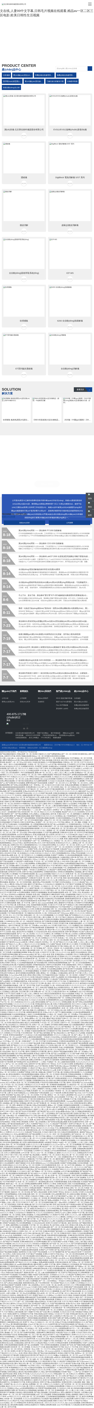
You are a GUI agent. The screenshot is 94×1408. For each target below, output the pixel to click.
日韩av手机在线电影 (78, 853)
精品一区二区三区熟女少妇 (69, 787)
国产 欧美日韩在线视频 (27, 1394)
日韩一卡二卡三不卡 (43, 1349)
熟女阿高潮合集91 (26, 1109)
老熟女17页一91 (46, 1074)
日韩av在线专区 (57, 1349)
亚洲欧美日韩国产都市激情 (52, 1231)
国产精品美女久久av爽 (48, 1070)
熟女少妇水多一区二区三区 (14, 779)
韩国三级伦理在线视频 (71, 878)
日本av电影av (34, 814)
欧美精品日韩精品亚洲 (39, 868)
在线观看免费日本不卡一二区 (44, 758)
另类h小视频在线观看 (45, 775)
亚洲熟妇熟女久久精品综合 (83, 1064)
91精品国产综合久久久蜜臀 (69, 849)
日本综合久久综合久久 (43, 853)
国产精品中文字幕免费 (51, 849)
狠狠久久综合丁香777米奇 (38, 768)
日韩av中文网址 (51, 1258)
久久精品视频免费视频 (37, 1039)
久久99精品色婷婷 (32, 770)
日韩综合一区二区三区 (71, 762)
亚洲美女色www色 (6, 1343)
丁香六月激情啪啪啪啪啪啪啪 (49, 1248)
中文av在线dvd (11, 886)
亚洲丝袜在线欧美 (61, 1262)
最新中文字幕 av (80, 987)
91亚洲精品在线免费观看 (55, 1386)
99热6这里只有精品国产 (62, 775)
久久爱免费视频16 (85, 989)
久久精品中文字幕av (35, 1068)
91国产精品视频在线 (57, 1303)
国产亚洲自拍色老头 (49, 851)
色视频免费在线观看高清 (77, 793)
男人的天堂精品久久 (16, 851)
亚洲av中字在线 (45, 1289)
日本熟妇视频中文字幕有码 (9, 822)
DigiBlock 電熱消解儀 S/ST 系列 (70, 177)
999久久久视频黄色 (55, 803)
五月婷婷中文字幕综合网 (32, 1146)
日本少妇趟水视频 (66, 826)
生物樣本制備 (72, 81)
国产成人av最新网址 (70, 1237)
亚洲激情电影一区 (51, 927)
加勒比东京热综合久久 (38, 1208)
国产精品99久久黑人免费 (35, 797)
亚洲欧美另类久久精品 (68, 1233)
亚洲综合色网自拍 (32, 1382)
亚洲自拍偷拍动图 (79, 801)
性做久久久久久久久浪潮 (60, 874)
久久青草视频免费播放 (54, 762)
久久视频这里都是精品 (27, 936)
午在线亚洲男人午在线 (71, 948)
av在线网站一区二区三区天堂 (50, 1246)
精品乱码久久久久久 (83, 851)
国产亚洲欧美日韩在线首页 (34, 857)
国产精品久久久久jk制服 (76, 1033)
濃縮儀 (24, 177)
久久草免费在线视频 (76, 1029)
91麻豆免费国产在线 (35, 826)
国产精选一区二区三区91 (79, 783)
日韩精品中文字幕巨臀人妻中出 (41, 1051)
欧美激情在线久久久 (79, 1136)
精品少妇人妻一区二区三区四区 (73, 1155)
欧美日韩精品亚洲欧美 (62, 1138)
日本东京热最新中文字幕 (35, 1200)
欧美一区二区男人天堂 (73, 892)
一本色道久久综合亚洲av (51, 1037)
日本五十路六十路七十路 (83, 808)
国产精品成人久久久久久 (84, 1324)
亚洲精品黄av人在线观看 (57, 766)
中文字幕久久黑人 (81, 973)
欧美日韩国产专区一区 (46, 901)
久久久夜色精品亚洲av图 (49, 888)
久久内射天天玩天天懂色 (9, 806)
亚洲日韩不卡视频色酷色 (70, 1031)
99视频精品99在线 (35, 1180)
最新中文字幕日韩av (35, 884)
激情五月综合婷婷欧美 (79, 952)
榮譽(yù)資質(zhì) (8, 702)
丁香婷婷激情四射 (29, 1029)
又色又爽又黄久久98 (26, 991)
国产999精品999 (20, 1062)
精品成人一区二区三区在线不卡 (42, 847)
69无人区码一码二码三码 (70, 911)
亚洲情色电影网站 (52, 1210)
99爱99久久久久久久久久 (76, 1010)
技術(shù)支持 (24, 523)
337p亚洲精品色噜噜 (54, 969)
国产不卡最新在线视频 (63, 1012)
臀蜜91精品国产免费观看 (75, 1370)
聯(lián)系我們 (43, 698)
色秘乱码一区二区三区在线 (29, 1008)
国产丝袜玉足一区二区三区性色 (11, 1349)
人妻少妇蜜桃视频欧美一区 (50, 1272)
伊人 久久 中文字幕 (16, 915)
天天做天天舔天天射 (47, 799)
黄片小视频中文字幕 (31, 1312)
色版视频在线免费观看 (31, 1149)
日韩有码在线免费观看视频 (57, 963)
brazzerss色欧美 (24, 806)
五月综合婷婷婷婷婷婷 (58, 1151)
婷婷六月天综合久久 (82, 770)
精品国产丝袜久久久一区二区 (19, 1118)
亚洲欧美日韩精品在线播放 (35, 1210)
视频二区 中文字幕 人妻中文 (27, 903)
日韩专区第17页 (25, 1025)
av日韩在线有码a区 (85, 971)
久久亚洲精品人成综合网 (9, 991)
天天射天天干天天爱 (55, 905)
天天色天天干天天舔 (11, 950)
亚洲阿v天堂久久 (6, 1208)
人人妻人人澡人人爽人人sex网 (63, 772)
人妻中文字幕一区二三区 (52, 1157)
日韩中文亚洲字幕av (27, 822)
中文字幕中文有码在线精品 (61, 882)
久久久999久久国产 (24, 1171)
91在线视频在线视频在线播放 (19, 868)
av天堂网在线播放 (32, 799)
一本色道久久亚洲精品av (37, 870)
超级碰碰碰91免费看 (48, 1087)
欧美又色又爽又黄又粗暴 (55, 1020)
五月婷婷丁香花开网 (80, 847)
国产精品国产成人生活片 (46, 1111)
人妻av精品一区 (11, 1115)
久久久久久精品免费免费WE (50, 1008)
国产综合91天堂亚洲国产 (27, 1111)
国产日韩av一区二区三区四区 (79, 1262)
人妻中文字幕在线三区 (15, 925)
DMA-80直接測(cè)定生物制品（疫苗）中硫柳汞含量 (47, 420)
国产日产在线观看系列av (29, 1016)
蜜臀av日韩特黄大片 (36, 1060)
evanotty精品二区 (6, 1403)
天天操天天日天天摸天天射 (54, 785)
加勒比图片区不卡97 (61, 1029)
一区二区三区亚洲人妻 (17, 1130)
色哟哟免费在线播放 (67, 1060)
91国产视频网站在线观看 (78, 865)
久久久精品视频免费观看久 (73, 1231)
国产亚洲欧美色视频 (27, 1332)
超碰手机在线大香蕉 (10, 1374)
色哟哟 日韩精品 (16, 1140)
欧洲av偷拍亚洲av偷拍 (15, 1022)
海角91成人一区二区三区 (15, 1184)
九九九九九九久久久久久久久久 (41, 1374)
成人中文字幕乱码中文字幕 (62, 1161)
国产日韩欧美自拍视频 (50, 921)
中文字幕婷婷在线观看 (27, 874)
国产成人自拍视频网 (31, 1345)
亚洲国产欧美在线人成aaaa (58, 1066)
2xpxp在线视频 (9, 901)
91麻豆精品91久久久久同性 (74, 1359)
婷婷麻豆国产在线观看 (40, 979)
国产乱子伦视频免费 (55, 1126)
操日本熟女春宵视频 (18, 808)
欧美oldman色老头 (80, 841)
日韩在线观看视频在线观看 (29, 828)
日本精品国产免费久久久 (76, 766)
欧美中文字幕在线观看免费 (54, 789)
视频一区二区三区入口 (30, 1330)
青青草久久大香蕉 (49, 1184)
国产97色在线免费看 (14, 791)
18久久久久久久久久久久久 (22, 1244)
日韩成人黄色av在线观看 (38, 1167)
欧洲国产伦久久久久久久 (28, 1357)
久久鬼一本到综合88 (49, 913)
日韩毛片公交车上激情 (39, 803)
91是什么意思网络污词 (14, 958)
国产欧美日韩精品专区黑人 (56, 1118)
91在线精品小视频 (25, 1275)
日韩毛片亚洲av (58, 863)
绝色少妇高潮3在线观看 (62, 1006)
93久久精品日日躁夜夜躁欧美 (26, 901)
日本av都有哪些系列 (21, 1134)
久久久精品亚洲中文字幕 (84, 1330)
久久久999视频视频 (46, 915)
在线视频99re (85, 1173)
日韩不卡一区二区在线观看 (70, 1022)
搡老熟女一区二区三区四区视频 (20, 882)
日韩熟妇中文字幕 (26, 1314)
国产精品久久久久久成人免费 (66, 942)
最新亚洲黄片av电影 (63, 1159)
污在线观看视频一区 (25, 824)
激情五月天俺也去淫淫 (40, 896)
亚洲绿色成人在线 (23, 905)
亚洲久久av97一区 (82, 845)
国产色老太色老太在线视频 (27, 1049)
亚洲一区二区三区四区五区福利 (78, 876)
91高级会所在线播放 (51, 919)
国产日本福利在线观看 (79, 1244)
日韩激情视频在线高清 (41, 824)
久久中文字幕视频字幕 (83, 930)
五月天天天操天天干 (23, 1202)
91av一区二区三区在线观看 (79, 979)
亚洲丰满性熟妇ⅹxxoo (31, 1140)
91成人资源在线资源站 (28, 1401)
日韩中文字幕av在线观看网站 (32, 872)
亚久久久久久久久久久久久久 (67, 791)
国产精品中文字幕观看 (11, 1241)
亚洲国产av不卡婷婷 (46, 1250)
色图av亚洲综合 (40, 1301)
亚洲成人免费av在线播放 (24, 1215)
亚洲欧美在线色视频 (42, 909)
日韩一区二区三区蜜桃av (55, 1310)
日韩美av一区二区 (9, 830)
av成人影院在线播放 (32, 779)
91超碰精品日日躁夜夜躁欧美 (66, 1221)
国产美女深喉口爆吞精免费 (44, 1299)
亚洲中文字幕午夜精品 (32, 1101)
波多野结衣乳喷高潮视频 (18, 1068)
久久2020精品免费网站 (65, 808)
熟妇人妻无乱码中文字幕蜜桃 (22, 932)
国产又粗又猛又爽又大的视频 (76, 1118)
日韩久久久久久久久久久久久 (56, 1190)
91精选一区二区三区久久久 (37, 764)
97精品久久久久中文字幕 (63, 961)
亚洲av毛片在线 (21, 884)
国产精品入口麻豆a (7, 1089)
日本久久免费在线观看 (8, 903)
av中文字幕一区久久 (28, 1153)
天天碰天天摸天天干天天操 (56, 981)
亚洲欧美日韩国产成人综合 (71, 1093)
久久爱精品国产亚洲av (66, 859)
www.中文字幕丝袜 (41, 1066)
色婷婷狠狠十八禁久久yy (22, 1235)
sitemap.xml (87, 745)
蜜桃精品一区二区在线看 (84, 1165)
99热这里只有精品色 (33, 921)
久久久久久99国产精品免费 (42, 793)
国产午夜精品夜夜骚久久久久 (61, 1078)
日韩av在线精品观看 (18, 837)
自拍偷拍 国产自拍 (66, 1345)
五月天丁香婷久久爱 (22, 1020)
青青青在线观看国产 (21, 878)
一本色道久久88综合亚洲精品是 (68, 1281)
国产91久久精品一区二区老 (14, 927)
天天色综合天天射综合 (8, 1295)
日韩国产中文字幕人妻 (36, 899)
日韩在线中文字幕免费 (11, 1355)
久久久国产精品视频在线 (81, 1368)
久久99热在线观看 (52, 1163)
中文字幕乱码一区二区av (35, 789)
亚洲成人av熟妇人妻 (30, 989)
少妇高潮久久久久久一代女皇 (83, 961)
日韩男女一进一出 (59, 810)
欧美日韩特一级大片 (10, 1051)
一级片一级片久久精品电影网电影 (15, 764)
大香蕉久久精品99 (34, 942)
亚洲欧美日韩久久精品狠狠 (71, 1382)
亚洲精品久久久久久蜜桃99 (9, 1016)
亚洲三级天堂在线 (59, 1204)
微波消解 (24, 225)
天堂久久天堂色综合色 (37, 1386)
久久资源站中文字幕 (56, 1215)
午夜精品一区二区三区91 (82, 1089)
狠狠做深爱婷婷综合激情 (68, 919)
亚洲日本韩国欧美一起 (70, 989)
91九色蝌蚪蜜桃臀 (40, 781)
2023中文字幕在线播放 (85, 832)
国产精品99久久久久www (21, 1287)
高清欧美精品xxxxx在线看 (13, 1146)
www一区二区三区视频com (46, 1153)
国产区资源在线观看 (72, 1109)
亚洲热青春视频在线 (11, 1070)
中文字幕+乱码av (20, 919)
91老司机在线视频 (74, 760)
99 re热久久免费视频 (56, 1109)
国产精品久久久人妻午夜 (84, 818)
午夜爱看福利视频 (60, 1182)
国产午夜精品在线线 (73, 1204)
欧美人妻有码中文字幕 (32, 1064)
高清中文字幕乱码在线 (33, 851)
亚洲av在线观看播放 (33, 808)
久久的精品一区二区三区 (53, 1237)
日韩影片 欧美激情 (59, 876)
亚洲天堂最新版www (48, 1043)
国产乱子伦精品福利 (10, 824)
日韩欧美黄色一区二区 (34, 1027)
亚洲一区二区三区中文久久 (28, 1248)
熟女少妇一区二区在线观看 (34, 1177)
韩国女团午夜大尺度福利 (55, 956)
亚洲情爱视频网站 (75, 1343)
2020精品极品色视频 (44, 1401)
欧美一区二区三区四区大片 (23, 855)
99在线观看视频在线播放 (30, 1074)
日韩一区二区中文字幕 (54, 878)
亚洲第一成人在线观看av (38, 1122)
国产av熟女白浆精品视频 (13, 1283)
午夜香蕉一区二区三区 (63, 1091)
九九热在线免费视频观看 (73, 855)
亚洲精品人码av (13, 1388)
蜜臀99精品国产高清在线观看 (36, 783)
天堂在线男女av (54, 1392)
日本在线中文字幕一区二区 (62, 1320)
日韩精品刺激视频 (74, 1074)
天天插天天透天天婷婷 (35, 919)
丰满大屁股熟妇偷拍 (69, 965)
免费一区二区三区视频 (82, 861)
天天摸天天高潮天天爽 (60, 923)
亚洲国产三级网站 (57, 855)
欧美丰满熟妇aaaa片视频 (21, 1091)
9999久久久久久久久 (10, 1078)
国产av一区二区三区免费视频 (70, 1144)
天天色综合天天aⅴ (67, 1248)
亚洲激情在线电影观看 (71, 1105)
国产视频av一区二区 (59, 950)
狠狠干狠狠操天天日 (38, 816)
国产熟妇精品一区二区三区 (71, 1027)
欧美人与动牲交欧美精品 (36, 762)
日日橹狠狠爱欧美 (52, 1000)
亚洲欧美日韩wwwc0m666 (28, 1341)
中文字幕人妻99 (23, 1051)
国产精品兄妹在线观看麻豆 (36, 956)
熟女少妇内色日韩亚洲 (56, 932)
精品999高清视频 (6, 1004)
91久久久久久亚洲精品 (54, 816)
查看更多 (83, 389)
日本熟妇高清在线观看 (32, 880)
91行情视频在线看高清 (19, 981)
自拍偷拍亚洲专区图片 (69, 1037)
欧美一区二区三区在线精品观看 (81, 874)
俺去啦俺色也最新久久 (32, 1372)
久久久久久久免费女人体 (44, 934)
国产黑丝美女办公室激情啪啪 (13, 907)
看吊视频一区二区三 (84, 1157)
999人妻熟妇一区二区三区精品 (28, 886)
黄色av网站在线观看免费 (77, 837)
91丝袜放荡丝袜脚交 (31, 1291)
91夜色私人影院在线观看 (24, 1392)
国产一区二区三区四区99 (63, 847)
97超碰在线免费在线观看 (83, 907)
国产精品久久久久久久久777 (45, 791)
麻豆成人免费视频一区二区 (49, 1076)
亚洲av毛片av (19, 1177)
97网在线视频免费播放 (50, 1239)
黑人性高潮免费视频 (23, 1223)
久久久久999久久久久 (13, 1076)
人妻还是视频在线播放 (60, 806)
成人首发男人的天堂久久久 (55, 834)
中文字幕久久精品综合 (66, 917)
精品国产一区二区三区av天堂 (16, 762)
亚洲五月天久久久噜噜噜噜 (21, 1126)
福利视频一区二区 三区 (45, 1390)
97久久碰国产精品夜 (32, 888)
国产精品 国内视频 (45, 760)
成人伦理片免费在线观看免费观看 (15, 899)
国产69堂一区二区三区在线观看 (42, 1306)
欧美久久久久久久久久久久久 (76, 985)
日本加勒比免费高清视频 (59, 1025)
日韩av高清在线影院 (39, 1105)
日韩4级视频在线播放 (10, 985)
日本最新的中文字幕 (53, 1031)
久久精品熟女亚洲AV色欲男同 (81, 1405)
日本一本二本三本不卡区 (65, 1165)
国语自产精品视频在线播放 (63, 1051)
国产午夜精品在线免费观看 (65, 799)
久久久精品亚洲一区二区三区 (63, 1049)
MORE (24, 135)
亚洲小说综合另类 (18, 1254)
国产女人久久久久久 (53, 1002)
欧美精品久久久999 (27, 853)
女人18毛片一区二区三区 (66, 845)
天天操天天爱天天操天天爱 (68, 927)
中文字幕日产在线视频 (73, 884)
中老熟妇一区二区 (53, 1062)
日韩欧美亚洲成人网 (14, 1361)
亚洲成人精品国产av (30, 1266)
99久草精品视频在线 (56, 768)
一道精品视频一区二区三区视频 (30, 948)
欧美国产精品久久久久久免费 (22, 1120)
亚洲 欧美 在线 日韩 (60, 760)
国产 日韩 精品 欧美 (21, 1000)
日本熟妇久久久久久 (57, 1275)
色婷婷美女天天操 (25, 1252)
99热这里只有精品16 (7, 973)
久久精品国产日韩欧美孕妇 (59, 979)
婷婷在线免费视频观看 (75, 909)
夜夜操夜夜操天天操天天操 (45, 801)
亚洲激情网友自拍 (38, 1080)
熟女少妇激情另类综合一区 (63, 987)
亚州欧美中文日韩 (14, 872)
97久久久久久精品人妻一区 (63, 1035)
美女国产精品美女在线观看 (19, 839)
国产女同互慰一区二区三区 (71, 1384)
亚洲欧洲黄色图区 (75, 923)
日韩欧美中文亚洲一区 (68, 832)
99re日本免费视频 (29, 1293)
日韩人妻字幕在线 (39, 1115)
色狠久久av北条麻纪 (69, 803)
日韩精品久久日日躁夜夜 (70, 1264)
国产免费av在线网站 (51, 1200)
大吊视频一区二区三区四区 (21, 1308)
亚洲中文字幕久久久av (82, 1399)
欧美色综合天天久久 (13, 766)
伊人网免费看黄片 (84, 1272)
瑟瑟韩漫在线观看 (18, 1246)
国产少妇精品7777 (85, 1008)
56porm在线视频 (68, 994)
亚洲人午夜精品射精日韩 (62, 1004)
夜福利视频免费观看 (45, 1035)
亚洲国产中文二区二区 (15, 1087)
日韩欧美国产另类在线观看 (39, 1093)
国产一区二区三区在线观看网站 (49, 911)
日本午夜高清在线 (48, 843)
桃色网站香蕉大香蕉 (16, 1380)
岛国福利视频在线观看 (39, 905)
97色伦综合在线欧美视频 (49, 1082)
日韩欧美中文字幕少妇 (56, 1167)
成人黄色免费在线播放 (15, 1405)
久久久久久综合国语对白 (45, 1213)
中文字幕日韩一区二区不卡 (13, 880)
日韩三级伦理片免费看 (80, 1175)
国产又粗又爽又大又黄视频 (65, 1107)
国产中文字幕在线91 (38, 1118)
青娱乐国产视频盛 (46, 987)
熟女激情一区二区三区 (54, 1099)
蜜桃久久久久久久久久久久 (66, 1153)
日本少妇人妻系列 (6, 1167)
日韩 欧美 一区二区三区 (34, 837)
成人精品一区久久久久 (25, 758)
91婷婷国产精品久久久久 (33, 907)
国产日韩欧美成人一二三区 (28, 810)
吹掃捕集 (24, 321)
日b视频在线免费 (83, 1070)
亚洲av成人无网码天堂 (11, 845)
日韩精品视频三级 (68, 1002)
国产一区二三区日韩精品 (46, 1113)
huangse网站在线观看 (75, 1101)
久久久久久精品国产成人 (80, 882)
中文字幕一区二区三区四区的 (74, 1349)
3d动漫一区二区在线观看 (13, 1399)
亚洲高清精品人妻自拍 (15, 1372)
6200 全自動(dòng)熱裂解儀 (70, 321)
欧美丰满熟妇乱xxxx (19, 849)
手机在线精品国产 (85, 1014)
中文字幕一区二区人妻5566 (39, 1225)
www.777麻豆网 (55, 1093)
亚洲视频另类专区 (27, 766)
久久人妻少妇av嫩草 (56, 896)
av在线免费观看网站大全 (28, 1388)
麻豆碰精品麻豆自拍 (21, 1161)
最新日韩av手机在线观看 (42, 882)
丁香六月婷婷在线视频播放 (49, 1345)
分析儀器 (6, 75)
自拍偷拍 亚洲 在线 (33, 894)
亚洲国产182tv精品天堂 (46, 1266)
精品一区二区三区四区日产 (79, 1196)
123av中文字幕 (33, 1324)
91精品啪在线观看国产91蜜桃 (16, 870)
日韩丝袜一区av (29, 1349)
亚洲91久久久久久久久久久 (81, 1334)
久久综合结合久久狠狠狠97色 (53, 884)
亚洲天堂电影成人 (68, 930)
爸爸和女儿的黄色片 (7, 1010)
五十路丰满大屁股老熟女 (24, 781)
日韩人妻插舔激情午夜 (54, 1229)
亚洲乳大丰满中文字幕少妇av (53, 1254)
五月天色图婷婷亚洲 (48, 1165)
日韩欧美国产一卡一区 (30, 1041)
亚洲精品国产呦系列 (18, 1027)
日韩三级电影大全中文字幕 (55, 1378)
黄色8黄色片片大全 (82, 917)
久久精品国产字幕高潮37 (59, 1124)
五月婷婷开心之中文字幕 (76, 764)
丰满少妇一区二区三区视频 (83, 901)
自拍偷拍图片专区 (14, 812)
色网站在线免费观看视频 (77, 1190)
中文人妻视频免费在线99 (72, 868)
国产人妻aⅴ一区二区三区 (83, 1035)
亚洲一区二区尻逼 (10, 1299)
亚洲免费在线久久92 (33, 787)
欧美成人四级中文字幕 (42, 1053)
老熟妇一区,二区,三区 (47, 1140)
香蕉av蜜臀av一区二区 (33, 1018)
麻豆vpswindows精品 (26, 954)
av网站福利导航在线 (14, 859)
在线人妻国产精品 (48, 1018)
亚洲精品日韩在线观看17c (74, 998)
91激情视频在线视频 (19, 952)
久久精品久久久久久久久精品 (62, 777)
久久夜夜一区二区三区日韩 (48, 859)
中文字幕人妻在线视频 (31, 1047)
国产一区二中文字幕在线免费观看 (78, 1219)
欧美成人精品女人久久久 (52, 1027)
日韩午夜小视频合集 (38, 1072)
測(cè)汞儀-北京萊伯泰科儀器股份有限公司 (24, 129)
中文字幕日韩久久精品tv (59, 865)
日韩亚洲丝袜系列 (80, 1103)
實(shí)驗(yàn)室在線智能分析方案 (34, 81)
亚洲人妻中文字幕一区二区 (32, 1219)
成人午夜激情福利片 (70, 816)
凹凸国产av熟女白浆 (86, 932)
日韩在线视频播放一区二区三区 (33, 967)
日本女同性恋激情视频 (11, 1142)
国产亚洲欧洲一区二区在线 (46, 1103)
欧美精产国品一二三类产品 (71, 1372)
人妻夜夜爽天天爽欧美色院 (15, 789)
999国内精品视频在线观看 (45, 818)
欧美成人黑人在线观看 (83, 1248)
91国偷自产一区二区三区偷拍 (78, 1202)
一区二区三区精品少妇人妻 (56, 1010)
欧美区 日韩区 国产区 (52, 797)
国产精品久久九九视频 (32, 996)
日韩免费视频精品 (10, 1194)
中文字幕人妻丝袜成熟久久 (81, 1138)
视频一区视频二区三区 (40, 1337)
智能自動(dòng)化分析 (11, 87)
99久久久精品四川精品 (39, 1343)
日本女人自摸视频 (53, 1171)
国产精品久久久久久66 (14, 1029)
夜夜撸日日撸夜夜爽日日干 (25, 801)
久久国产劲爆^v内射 (82, 890)
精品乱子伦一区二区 (18, 797)
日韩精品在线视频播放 (14, 1219)
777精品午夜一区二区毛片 (27, 1058)
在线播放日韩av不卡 (25, 1115)
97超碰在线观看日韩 (38, 1031)
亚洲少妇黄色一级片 (67, 770)
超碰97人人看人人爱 (40, 1109)
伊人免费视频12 (72, 991)
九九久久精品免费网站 (27, 863)
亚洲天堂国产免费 (17, 857)
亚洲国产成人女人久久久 (9, 1159)
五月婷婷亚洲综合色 (14, 1266)
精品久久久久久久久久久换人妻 (54, 1219)
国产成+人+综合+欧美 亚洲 (63, 861)
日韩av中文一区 (70, 1167)
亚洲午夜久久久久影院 (70, 944)
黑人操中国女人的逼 (57, 1225)
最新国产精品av (85, 1132)
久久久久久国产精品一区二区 (49, 890)
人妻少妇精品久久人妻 (83, 1000)
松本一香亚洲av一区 (36, 785)
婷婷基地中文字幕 (56, 946)
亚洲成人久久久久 (18, 1200)
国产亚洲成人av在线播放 (78, 806)
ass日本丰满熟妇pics (24, 834)
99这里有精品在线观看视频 (73, 1039)
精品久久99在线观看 (32, 1022)
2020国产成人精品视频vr (32, 1155)
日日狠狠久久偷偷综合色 (18, 1099)
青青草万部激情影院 (14, 971)
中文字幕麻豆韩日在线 (67, 888)
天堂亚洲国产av (77, 1082)
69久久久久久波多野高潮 (48, 1324)
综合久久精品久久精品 (71, 1297)
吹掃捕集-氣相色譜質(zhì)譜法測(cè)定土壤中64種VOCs (17, 420)
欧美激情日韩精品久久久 (9, 1248)
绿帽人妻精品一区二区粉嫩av (46, 973)
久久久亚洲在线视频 (55, 868)
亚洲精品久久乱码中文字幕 (29, 1070)
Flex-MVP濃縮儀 (62, 705)
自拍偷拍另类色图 (27, 923)
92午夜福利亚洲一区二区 (32, 958)
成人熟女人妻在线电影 (27, 950)
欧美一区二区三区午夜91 (65, 828)
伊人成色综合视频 (73, 1194)
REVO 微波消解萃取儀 (64, 698)
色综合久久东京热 (71, 1192)
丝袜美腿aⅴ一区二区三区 (64, 1341)
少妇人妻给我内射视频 (81, 1161)
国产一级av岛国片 (45, 810)
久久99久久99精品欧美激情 (71, 797)
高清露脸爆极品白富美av (82, 1078)
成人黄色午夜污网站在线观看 (56, 1080)
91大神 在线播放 (80, 1177)
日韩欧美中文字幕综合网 (24, 1175)
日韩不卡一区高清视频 (24, 1151)
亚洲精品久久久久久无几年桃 (16, 826)
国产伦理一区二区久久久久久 (17, 768)
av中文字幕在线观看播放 (70, 1171)
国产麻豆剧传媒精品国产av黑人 (18, 1124)
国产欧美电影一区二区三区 (30, 938)
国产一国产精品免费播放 (19, 814)
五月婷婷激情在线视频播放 (55, 1396)
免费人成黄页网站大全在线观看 (17, 1225)
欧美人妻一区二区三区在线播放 (33, 1396)
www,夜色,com (45, 925)
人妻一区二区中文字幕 (27, 985)
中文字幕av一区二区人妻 (12, 1041)
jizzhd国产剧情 (21, 1037)
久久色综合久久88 (30, 1035)
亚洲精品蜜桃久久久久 (44, 863)
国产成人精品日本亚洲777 (63, 1250)
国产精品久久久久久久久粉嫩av (55, 837)
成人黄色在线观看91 (13, 1074)
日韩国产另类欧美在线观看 (15, 930)
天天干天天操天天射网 (43, 923)
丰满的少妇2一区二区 (83, 799)
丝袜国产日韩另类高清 (41, 1275)
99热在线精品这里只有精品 (43, 1314)
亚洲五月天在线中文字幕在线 (56, 1223)
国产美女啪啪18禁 (40, 963)
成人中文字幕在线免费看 (82, 938)
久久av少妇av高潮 (15, 975)
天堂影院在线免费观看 (8, 834)
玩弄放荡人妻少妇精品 (23, 896)
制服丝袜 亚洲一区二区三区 (12, 1047)
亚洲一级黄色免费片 (84, 1303)
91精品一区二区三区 (7, 946)
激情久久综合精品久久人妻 (25, 865)
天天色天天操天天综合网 (63, 901)
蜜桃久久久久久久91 (77, 913)
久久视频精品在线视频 (42, 855)
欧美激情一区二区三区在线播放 (42, 1091)
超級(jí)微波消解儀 (70, 225)
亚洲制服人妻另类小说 (64, 801)
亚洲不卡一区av (28, 1322)
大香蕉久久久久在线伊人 (73, 768)
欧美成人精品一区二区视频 (20, 1031)
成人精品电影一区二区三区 (41, 806)
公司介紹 (5, 698)
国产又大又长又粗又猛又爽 (42, 1204)
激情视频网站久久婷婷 (81, 779)
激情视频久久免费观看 (81, 814)
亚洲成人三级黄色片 (27, 876)
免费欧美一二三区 (6, 1066)
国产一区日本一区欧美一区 (52, 948)
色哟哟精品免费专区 (61, 1326)
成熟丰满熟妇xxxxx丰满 (11, 760)
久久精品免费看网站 (57, 936)
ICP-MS (70, 273)
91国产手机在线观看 (39, 1252)
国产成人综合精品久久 (11, 1025)
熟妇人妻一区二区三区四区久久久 (66, 1045)
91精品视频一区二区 (85, 803)
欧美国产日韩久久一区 (64, 1018)
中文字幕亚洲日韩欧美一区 (17, 913)
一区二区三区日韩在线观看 (74, 1254)
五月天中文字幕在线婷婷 (19, 1190)
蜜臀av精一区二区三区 (43, 772)
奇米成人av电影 (51, 1089)
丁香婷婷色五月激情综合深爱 (52, 1188)
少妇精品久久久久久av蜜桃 (76, 1217)
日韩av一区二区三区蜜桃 (41, 1025)
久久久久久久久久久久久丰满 (31, 998)
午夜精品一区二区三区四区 (68, 975)
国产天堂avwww (63, 913)
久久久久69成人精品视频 (44, 1138)
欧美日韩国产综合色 (52, 967)
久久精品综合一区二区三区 (76, 1084)
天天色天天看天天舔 (33, 917)
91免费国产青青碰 (23, 1072)
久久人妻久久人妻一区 (27, 1138)
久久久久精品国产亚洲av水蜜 (69, 1363)
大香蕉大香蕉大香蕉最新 (19, 1122)
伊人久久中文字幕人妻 (8, 905)
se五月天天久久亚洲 (27, 977)
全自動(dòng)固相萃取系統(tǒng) (24, 273)
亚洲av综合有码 (28, 791)
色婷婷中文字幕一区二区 (16, 1270)
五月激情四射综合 (73, 981)
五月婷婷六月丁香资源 (41, 1151)
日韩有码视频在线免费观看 (37, 1318)
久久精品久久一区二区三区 (50, 886)
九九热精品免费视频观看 (41, 1308)
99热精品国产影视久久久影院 (13, 1231)
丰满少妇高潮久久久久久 (37, 981)
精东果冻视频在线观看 (56, 892)
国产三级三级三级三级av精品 (21, 979)
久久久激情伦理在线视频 (72, 1126)
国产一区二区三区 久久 (12, 1330)
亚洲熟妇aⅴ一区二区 (82, 772)
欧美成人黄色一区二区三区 (73, 1188)
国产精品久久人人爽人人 (15, 944)
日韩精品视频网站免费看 (33, 1184)
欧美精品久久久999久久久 (82, 1341)
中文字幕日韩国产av (65, 907)
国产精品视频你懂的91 (12, 998)
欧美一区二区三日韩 (43, 950)
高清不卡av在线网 (42, 985)
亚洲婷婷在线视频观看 (58, 1084)
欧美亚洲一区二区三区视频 (20, 1347)
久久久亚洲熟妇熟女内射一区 (53, 998)
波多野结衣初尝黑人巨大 (32, 843)
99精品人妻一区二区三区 (72, 946)
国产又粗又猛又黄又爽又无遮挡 (67, 1113)
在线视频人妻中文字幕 (83, 872)
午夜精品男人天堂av (30, 859)
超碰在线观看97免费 (7, 1390)
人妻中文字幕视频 (37, 1056)
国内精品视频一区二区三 (9, 810)
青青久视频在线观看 (71, 839)
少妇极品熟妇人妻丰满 (48, 814)
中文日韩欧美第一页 (73, 936)
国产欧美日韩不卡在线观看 (72, 969)
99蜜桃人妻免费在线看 (48, 1405)
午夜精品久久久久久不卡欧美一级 (36, 1084)
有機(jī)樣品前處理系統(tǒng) (44, 75)
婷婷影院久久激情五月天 (70, 1130)
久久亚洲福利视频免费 (25, 963)
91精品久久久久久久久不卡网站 (22, 777)
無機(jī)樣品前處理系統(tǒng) (66, 75)
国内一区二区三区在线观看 (59, 940)
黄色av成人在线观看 (21, 940)
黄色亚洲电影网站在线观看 (79, 1258)
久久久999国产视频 (61, 915)
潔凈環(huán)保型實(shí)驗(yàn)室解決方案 (12, 81)
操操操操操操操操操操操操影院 (14, 787)
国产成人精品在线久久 (59, 1033)
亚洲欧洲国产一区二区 (51, 826)
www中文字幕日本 (85, 1355)
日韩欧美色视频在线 (60, 793)
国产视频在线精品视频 (22, 816)
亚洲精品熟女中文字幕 (17, 799)
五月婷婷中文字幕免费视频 (83, 903)
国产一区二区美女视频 (25, 1301)
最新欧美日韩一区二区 (53, 1177)
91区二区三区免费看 (43, 1394)
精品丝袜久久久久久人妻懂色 (54, 1217)
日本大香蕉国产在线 (54, 795)
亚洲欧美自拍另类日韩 (32, 1087)
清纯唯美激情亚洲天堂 (73, 899)
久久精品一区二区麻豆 (55, 1014)
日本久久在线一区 (85, 820)
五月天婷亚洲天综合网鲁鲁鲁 (21, 1268)
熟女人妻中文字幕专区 (44, 876)
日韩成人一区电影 (42, 936)
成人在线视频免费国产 (77, 1025)
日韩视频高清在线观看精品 (77, 1115)
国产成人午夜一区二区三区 (72, 795)
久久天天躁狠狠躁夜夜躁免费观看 (76, 1260)
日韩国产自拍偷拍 (9, 1223)
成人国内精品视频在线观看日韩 (82, 1388)
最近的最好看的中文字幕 (55, 1347)
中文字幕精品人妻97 (48, 1365)
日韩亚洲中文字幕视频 (70, 820)
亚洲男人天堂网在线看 (51, 1277)
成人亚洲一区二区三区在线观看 (59, 1175)
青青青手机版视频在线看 (68, 1016)
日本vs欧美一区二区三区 (45, 1293)
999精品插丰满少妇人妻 (43, 1004)
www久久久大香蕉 (13, 923)
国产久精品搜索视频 (27, 818)
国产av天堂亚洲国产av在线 (9, 818)
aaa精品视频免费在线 (25, 1264)
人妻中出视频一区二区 (49, 917)
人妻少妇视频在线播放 (20, 1186)
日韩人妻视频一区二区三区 (48, 1016)
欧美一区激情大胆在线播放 (65, 1140)
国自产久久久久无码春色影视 (13, 888)
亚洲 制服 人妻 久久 (78, 1120)
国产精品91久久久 (40, 795)
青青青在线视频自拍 (50, 907)
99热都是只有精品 (51, 1142)
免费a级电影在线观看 (46, 1262)
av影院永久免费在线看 (82, 958)
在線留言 (41, 702)
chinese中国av (17, 843)
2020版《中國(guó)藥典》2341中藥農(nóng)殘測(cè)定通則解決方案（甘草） (78, 420)
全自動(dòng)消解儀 (70, 369)
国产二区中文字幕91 (23, 946)
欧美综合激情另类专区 (76, 1122)
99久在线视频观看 (27, 772)
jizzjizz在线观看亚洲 (67, 1000)
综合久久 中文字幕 (71, 1347)
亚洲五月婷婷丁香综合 (8, 963)
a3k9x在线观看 (83, 1037)
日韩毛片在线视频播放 (39, 892)
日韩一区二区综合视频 (58, 909)
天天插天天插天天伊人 (59, 925)
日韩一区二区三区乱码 (20, 983)
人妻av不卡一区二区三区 (52, 820)
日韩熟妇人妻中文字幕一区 (17, 1217)
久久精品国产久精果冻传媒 (23, 861)
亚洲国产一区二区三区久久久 (58, 783)
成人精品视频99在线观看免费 (16, 1173)
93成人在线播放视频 (68, 894)
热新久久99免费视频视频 (37, 1014)
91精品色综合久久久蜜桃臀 (74, 781)
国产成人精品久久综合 (34, 1157)
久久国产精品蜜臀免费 (51, 832)
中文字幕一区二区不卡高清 (49, 770)
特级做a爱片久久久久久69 (76, 950)
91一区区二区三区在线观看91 (60, 1134)
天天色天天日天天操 (45, 1049)
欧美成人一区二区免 (86, 816)
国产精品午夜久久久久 (53, 930)
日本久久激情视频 (21, 1258)
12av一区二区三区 (79, 1018)
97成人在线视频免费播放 (27, 1078)
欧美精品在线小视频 (14, 989)
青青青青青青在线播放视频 (75, 830)
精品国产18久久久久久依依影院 (73, 812)
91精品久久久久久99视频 (76, 1056)
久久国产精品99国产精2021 (75, 789)
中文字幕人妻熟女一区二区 (67, 822)
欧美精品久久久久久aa (11, 977)
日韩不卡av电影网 (57, 977)
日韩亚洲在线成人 (70, 1146)
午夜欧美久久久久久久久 (47, 1206)
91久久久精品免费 (86, 1109)
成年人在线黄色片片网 (57, 1316)
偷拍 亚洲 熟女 (73, 1223)
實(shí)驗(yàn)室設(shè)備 (22, 75)
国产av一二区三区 (71, 1339)
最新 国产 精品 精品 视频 (24, 1010)
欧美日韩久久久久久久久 (80, 1256)
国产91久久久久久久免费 (54, 839)
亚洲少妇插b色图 (39, 834)
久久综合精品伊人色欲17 (75, 834)
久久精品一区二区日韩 (39, 1198)
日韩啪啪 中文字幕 (78, 880)
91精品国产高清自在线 (23, 793)
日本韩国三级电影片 (23, 1306)
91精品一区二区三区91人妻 (53, 1180)
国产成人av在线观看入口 (59, 824)
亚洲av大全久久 (48, 1012)
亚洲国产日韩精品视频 (68, 1163)
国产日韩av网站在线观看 (24, 1053)
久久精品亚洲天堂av (43, 865)
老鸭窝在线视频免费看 (80, 775)
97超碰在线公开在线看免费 (54, 899)
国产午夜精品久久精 (70, 905)
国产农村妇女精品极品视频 (47, 1058)
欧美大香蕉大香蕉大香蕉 (32, 975)
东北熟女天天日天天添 (64, 779)
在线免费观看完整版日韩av (75, 863)
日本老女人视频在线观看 (24, 795)
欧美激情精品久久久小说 (18, 1368)
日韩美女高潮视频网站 (66, 872)
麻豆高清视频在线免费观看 (25, 973)
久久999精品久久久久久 (25, 961)
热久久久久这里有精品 (11, 1109)
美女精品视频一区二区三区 (32, 1277)
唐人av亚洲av (73, 934)
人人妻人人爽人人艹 (58, 1370)
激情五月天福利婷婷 (73, 810)
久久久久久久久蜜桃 (47, 828)
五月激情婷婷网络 (15, 1206)
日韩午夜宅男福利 (71, 932)
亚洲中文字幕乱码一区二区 (9, 876)
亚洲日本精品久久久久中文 (12, 1165)
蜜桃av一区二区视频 (55, 1105)
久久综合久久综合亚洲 (56, 781)
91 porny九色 (7, 1235)
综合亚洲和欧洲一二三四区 (36, 1062)
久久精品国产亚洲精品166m (75, 1275)
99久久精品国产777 (48, 808)
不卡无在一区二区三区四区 (43, 861)
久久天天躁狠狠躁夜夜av (68, 1076)
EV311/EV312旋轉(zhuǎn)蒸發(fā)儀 (70, 129)
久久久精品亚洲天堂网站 (47, 845)
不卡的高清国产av (12, 841)
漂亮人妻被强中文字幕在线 (63, 903)
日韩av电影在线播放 (35, 832)
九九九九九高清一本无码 (70, 886)
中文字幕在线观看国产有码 (51, 1130)
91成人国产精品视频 (63, 1120)
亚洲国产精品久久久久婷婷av (77, 870)
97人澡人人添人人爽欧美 (35, 930)
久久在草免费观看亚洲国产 (62, 1136)
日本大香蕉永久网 (71, 1225)
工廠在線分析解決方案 (55, 81)
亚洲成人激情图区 (72, 1394)
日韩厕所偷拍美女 (75, 824)
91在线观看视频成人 (19, 1014)
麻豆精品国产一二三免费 (40, 946)
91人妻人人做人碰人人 (8, 758)
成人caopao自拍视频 (47, 779)
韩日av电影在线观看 (41, 1316)
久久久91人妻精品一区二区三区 (25, 775)
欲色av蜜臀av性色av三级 (65, 1111)
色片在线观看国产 (26, 841)
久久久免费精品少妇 (75, 925)
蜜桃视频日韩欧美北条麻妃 (68, 921)
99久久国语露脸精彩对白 (28, 845)
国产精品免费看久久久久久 (15, 770)
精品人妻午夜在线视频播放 (79, 1306)
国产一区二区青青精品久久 (43, 841)
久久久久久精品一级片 (48, 1149)
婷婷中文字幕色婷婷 (53, 965)
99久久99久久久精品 (79, 1004)
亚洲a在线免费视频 (72, 785)
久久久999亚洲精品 (54, 1208)
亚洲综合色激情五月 (69, 1246)
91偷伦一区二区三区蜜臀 (67, 1142)
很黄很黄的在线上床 (71, 896)
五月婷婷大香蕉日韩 (60, 1074)
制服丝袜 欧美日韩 (34, 913)
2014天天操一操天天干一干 (36, 1270)
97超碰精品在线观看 (24, 965)
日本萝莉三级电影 (41, 766)
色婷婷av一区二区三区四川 (17, 969)
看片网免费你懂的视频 (56, 1198)
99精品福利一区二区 (31, 915)
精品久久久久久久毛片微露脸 (50, 812)
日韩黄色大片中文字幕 (12, 1033)
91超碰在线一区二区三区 (69, 1355)
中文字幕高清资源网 (65, 1089)
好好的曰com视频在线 (22, 803)
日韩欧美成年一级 (63, 1043)
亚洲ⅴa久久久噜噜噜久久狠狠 (79, 1374)
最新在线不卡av (84, 791)
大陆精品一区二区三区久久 (9, 820)
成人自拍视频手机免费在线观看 (70, 996)
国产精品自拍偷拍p (31, 1221)
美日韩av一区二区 (48, 942)
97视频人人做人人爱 (45, 1196)
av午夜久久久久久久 (72, 1020)
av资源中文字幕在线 (83, 859)
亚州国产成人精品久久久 (78, 940)
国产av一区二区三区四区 (50, 787)
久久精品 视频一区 (10, 1239)
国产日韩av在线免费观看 (19, 785)
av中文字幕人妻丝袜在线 (57, 764)
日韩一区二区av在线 (19, 832)
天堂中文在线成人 (67, 890)
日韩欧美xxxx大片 (64, 880)
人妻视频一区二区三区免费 (55, 830)
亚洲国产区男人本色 (35, 849)
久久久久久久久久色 (37, 830)
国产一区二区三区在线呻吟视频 (31, 820)
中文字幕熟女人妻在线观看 (13, 1312)
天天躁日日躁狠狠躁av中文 (65, 818)
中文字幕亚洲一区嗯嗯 (73, 1198)
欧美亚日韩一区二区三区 (30, 812)
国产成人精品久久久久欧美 (44, 1045)
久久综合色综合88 (40, 932)
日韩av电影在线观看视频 (29, 760)
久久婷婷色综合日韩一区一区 (14, 921)
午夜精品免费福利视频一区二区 (26, 1136)
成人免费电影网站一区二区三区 (42, 1006)
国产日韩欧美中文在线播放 (15, 783)
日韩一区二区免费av (31, 925)
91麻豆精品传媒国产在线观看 (36, 1279)
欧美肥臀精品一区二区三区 (77, 1268)
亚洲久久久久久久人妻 (49, 880)
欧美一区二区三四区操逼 (50, 958)
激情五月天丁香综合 (48, 1064)
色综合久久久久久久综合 (45, 1128)
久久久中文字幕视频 (82, 1060)
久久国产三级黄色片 (22, 1089)
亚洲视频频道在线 (22, 830)
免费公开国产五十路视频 (22, 1080)
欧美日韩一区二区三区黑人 (35, 1229)
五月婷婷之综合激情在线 (66, 851)
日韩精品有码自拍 (12, 1169)
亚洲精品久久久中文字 (49, 938)
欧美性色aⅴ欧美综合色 (76, 1080)
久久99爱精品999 (20, 1403)
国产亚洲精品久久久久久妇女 (79, 915)
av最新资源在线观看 (34, 1037)
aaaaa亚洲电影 (70, 1310)
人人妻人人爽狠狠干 (37, 1089)
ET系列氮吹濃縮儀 (24, 369)
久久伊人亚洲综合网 (21, 1060)
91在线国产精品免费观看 (79, 1043)
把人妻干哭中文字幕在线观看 (76, 1289)
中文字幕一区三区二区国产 (9, 909)
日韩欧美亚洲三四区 (64, 1184)
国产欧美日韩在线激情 (66, 1324)
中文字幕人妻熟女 (10, 1058)
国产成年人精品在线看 (45, 1029)
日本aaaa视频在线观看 (42, 777)
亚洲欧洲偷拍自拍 (62, 758)
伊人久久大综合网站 (72, 956)
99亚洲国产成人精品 (76, 1066)
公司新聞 (69, 523)
